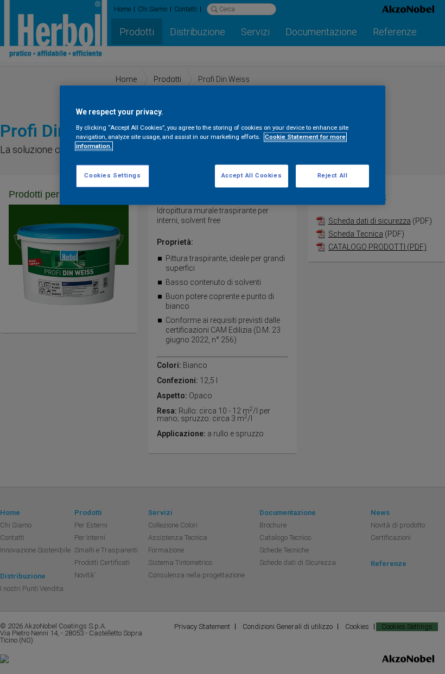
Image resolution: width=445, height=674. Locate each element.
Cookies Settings (112, 176)
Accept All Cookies (251, 176)
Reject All (332, 176)
